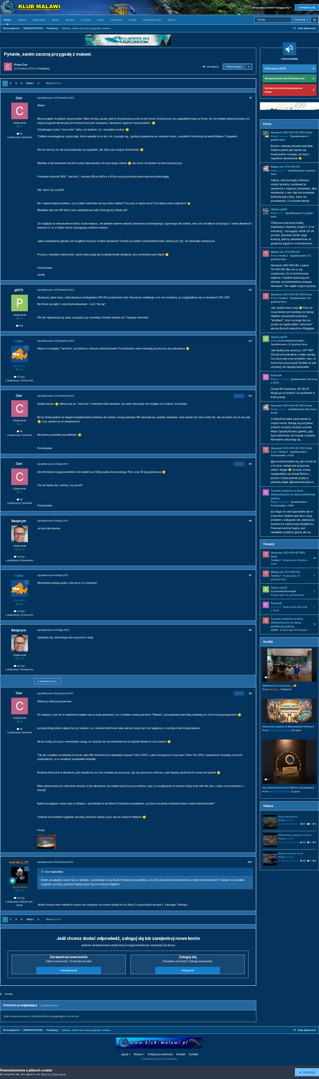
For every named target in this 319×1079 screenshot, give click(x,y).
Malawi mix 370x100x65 (285, 166)
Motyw (138, 1054)
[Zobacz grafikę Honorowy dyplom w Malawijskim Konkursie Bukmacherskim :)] (289, 711)
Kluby (100, 19)
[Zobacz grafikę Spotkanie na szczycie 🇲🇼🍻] (289, 665)
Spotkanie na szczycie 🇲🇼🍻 (279, 685)
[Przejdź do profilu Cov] (8, 67)
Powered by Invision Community (159, 1058)
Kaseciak (276, 375)
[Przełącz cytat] (42, 871)
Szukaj (132, 19)
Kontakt (70, 19)
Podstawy (44, 68)
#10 (250, 861)
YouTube (86, 19)
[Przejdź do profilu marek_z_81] (19, 875)
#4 (250, 395)
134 (20, 325)
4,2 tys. (20, 556)
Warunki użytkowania (53, 1074)
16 (20, 133)
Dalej (30, 83)
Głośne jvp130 (279, 209)
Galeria (22, 19)
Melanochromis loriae (290, 853)
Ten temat (299, 19)
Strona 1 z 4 (52, 83)
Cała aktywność (152, 19)
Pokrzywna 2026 (275, 68)
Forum (7, 19)
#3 (250, 340)
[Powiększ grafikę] (153, 122)
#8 (250, 629)
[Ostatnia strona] (38, 83)
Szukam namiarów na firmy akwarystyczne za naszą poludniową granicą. (293, 494)
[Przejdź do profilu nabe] (19, 354)
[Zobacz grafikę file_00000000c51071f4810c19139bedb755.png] (289, 762)
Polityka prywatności (160, 1054)
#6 (250, 520)
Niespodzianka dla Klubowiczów (285, 78)
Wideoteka (39, 19)
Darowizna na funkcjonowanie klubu (283, 90)
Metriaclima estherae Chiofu (294, 835)
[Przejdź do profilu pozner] (266, 168)
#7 (250, 575)
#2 (250, 289)
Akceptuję (308, 1072)
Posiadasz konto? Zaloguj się (271, 7)
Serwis (172, 19)
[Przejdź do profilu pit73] (19, 303)
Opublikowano (289, 344)
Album (55, 19)
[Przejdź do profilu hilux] (266, 211)
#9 (250, 693)
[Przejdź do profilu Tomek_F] (266, 253)
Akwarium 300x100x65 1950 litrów (291, 132)
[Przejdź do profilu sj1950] (266, 620)
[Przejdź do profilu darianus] (266, 134)
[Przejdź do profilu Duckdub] (266, 377)
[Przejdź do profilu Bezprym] (19, 534)
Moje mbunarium (288, 816)
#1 (250, 97)
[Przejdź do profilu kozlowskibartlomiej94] (266, 339)
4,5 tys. (20, 376)
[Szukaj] (315, 19)
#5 (250, 463)
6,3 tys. (20, 897)
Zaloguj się (187, 970)
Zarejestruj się (307, 7)
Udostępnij (211, 66)
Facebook (116, 19)
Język (125, 1054)
